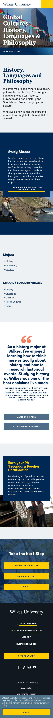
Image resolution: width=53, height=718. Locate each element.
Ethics (9, 305)
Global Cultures (13, 301)
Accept (27, 712)
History (9, 261)
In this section (11, 51)
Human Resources (26, 644)
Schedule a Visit (26, 576)
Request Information (26, 565)
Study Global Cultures (26, 426)
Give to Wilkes (26, 656)
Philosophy (11, 265)
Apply (26, 587)
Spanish (10, 269)
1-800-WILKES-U (28, 623)
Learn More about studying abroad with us (26, 188)
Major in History (26, 417)
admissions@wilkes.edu (28, 630)
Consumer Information (26, 694)
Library (26, 637)
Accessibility (26, 688)
